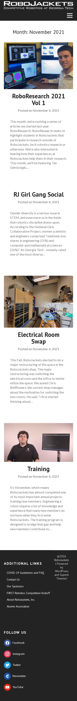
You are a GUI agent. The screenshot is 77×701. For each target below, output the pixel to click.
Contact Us (13, 579)
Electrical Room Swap (38, 337)
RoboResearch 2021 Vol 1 (38, 99)
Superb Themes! (62, 576)
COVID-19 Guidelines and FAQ (25, 573)
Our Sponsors (15, 586)
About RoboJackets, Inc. (21, 599)
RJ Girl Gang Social (39, 194)
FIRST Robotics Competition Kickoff (28, 593)
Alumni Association (18, 606)
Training (38, 469)
